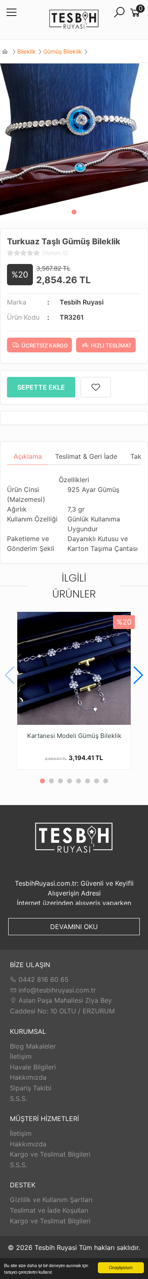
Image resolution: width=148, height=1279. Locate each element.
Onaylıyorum (120, 1267)
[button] (74, 212)
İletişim (21, 1056)
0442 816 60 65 (42, 979)
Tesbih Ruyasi (82, 302)
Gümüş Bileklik (62, 51)
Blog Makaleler (33, 1046)
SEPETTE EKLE (41, 387)
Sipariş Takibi (30, 1088)
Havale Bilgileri (33, 1067)
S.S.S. (18, 1098)
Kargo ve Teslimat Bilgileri (50, 1154)
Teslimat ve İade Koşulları (49, 1210)
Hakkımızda (28, 1077)
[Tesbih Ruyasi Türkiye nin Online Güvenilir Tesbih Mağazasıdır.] (74, 20)
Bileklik (26, 51)
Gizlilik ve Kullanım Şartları (51, 1200)
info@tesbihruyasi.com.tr (57, 990)
